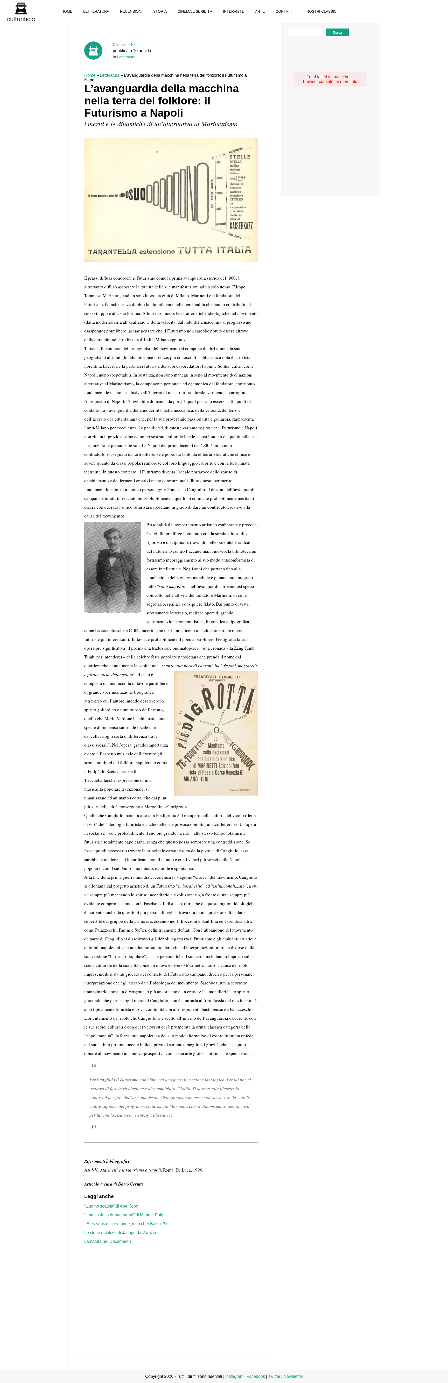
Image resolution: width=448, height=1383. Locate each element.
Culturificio (21, 11)
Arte (260, 11)
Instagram (234, 1376)
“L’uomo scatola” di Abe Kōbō (111, 1206)
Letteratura (96, 11)
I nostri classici (321, 11)
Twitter (274, 1376)
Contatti (284, 11)
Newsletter (293, 1376)
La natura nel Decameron (107, 1241)
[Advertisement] (171, 1290)
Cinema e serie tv (195, 11)
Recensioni (131, 11)
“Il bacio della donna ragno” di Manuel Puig (123, 1215)
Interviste (233, 11)
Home (66, 11)
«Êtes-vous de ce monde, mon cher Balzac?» (125, 1224)
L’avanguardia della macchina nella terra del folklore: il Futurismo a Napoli (161, 100)
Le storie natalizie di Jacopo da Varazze (120, 1232)
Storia (160, 11)
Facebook (256, 1376)
